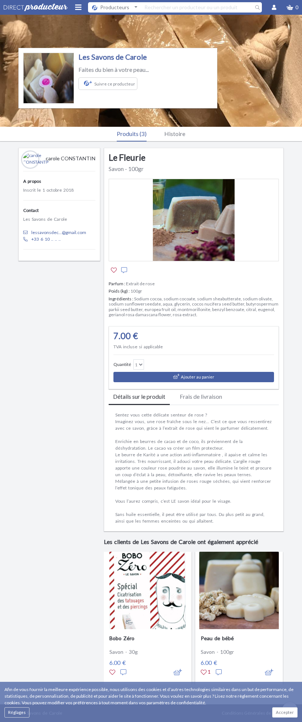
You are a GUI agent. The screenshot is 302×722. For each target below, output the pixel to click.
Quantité (122, 364)
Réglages (17, 712)
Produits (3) (132, 133)
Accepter (285, 712)
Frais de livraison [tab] (201, 396)
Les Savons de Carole (112, 57)
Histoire (174, 133)
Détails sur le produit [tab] (139, 396)
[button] (292, 7)
